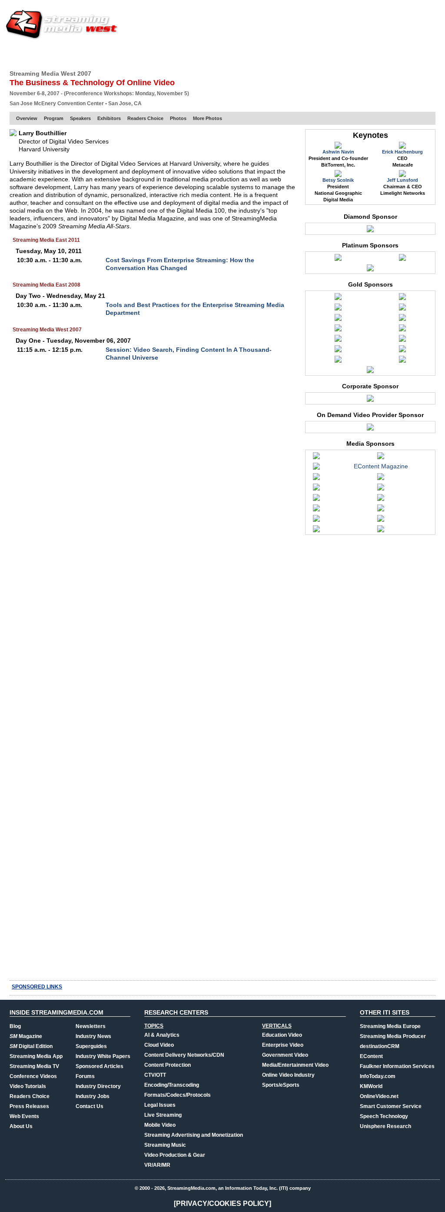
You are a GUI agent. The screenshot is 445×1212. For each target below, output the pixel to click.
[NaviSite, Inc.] (338, 340)
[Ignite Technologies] (402, 309)
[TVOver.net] (316, 531)
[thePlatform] (338, 361)
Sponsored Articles (99, 1066)
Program (53, 118)
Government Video (285, 1055)
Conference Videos (33, 1076)
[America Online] (338, 298)
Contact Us (89, 1106)
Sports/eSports (280, 1085)
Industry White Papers (103, 1056)
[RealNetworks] (402, 350)
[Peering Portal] (402, 340)
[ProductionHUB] (316, 510)
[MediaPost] (380, 499)
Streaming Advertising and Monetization (193, 1135)
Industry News (93, 1036)
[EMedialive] (316, 478)
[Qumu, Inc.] (338, 350)
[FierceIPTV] (316, 489)
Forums (85, 1076)
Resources (298, 54)
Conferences (387, 54)
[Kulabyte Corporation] (338, 319)
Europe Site (51, 54)
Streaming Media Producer (393, 1036)
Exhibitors (109, 118)
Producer (92, 54)
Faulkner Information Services (397, 1066)
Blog (15, 1026)
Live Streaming (163, 1115)
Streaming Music (165, 1145)
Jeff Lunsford (402, 180)
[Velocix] (370, 371)
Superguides (91, 1046)
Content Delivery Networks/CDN (184, 1055)
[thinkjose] (380, 520)
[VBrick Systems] (402, 361)
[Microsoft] (338, 330)
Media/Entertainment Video (295, 1065)
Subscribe (132, 54)
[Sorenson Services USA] (380, 510)
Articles (169, 54)
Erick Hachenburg (402, 151)
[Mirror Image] (402, 330)
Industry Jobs (93, 1096)
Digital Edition (31, 1046)
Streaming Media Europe (390, 1026)
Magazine (26, 1036)
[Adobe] (338, 259)
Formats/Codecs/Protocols (177, 1095)
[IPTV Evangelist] (316, 499)
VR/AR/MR (157, 1165)
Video (199, 54)
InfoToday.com (377, 1076)
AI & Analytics (161, 1035)
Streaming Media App (36, 1056)
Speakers (80, 118)
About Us (21, 1126)
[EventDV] (380, 478)
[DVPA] (316, 468)
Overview (26, 118)
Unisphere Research (385, 1126)
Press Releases (29, 1106)
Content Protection (167, 1065)
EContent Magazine (381, 466)
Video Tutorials (28, 1086)
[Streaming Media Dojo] (316, 520)
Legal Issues (160, 1105)
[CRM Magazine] (380, 457)
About (425, 54)
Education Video (282, 1035)
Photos (178, 118)
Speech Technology (384, 1116)
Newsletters (91, 1026)
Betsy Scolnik (338, 180)
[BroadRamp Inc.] (402, 298)
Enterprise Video (282, 1045)
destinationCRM (379, 1046)
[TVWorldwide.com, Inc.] (380, 531)
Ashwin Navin (338, 151)
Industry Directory (98, 1086)
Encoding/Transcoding (171, 1085)
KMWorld (371, 1086)
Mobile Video (160, 1125)
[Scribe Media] (370, 429)
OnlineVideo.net (379, 1096)
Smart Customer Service (391, 1106)
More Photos (207, 118)
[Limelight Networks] (370, 270)
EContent (371, 1056)
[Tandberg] (370, 400)
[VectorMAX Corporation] (370, 230)
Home (17, 54)
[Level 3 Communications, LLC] (402, 319)
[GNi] (338, 309)
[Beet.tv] (316, 457)
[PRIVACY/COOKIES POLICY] (222, 1203)
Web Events (341, 54)
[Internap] (402, 259)
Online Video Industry (288, 1075)
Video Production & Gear (174, 1155)
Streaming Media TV (34, 1066)
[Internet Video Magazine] (380, 489)
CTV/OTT (155, 1075)
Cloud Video (159, 1045)
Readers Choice (145, 118)
